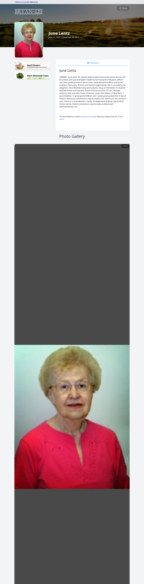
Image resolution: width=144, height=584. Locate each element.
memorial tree (88, 116)
